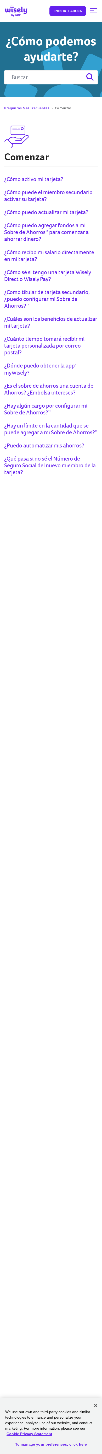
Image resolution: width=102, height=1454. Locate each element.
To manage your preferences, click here (51, 1444)
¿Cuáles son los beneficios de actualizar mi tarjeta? (50, 322)
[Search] (89, 77)
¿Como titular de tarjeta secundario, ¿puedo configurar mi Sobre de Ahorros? (47, 299)
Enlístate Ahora (68, 10)
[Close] (95, 1405)
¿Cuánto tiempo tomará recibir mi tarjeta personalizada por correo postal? (44, 345)
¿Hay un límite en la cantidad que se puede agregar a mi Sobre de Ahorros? (51, 429)
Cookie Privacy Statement (29, 1434)
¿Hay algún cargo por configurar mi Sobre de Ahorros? (45, 409)
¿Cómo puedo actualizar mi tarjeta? (46, 212)
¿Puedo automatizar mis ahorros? (44, 445)
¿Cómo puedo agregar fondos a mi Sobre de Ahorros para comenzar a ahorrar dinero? (46, 232)
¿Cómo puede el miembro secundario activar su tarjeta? (48, 195)
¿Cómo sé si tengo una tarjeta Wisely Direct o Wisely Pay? (47, 275)
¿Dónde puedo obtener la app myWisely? (40, 369)
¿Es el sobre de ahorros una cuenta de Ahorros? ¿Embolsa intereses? (48, 389)
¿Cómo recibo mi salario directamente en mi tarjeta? (49, 255)
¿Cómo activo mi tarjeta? (33, 179)
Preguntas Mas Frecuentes (26, 108)
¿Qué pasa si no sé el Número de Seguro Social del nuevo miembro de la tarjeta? (50, 465)
